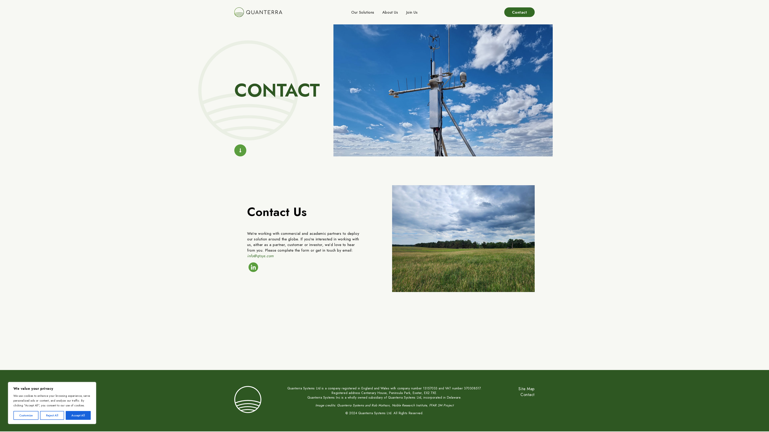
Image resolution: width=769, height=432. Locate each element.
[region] (52, 403)
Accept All (78, 415)
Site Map (526, 389)
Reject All (52, 415)
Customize (26, 415)
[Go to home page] (259, 12)
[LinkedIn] (253, 267)
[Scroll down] (240, 150)
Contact (519, 12)
